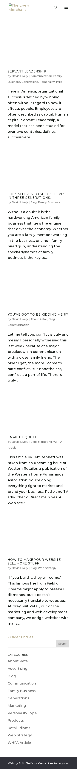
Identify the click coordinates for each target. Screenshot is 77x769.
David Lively (20, 76)
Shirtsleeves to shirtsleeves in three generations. (36, 195)
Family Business (49, 202)
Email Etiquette (23, 437)
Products (16, 720)
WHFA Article (19, 743)
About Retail (38, 319)
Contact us (45, 763)
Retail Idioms (19, 728)
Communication (41, 76)
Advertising (17, 669)
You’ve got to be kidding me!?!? (38, 314)
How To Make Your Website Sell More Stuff (34, 561)
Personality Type (50, 82)
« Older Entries (20, 637)
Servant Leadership (27, 71)
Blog (33, 202)
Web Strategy (47, 568)
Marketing (45, 441)
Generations (29, 82)
